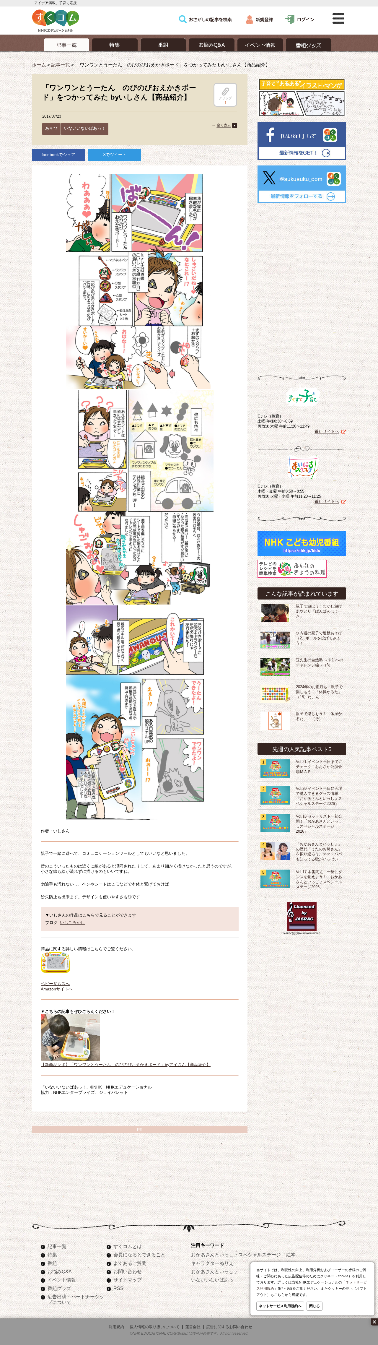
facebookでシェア (58, 154)
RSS (118, 1288)
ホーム (39, 64)
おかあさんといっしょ (214, 1271)
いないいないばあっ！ (84, 128)
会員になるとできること (139, 1254)
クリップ (225, 98)
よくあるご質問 (129, 1263)
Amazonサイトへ (57, 989)
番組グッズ (59, 1288)
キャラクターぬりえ (212, 1263)
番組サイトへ (327, 431)
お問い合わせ (127, 1271)
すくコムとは (127, 1246)
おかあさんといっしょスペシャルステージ (236, 1254)
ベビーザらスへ (55, 983)
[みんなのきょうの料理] (292, 577)
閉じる (314, 1306)
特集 (52, 1254)
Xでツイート (114, 154)
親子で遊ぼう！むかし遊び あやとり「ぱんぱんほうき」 (321, 611)
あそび (51, 128)
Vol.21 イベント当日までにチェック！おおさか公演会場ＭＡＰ (319, 767)
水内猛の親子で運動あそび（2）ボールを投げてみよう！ (319, 638)
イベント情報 (62, 1279)
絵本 (291, 1254)
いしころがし (72, 922)
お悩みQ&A (60, 1271)
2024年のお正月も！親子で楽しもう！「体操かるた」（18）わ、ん (319, 692)
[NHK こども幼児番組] (302, 556)
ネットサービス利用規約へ (280, 1306)
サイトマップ (127, 1279)
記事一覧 (60, 64)
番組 (52, 1263)
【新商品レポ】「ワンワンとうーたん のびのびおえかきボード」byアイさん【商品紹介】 (126, 1064)
